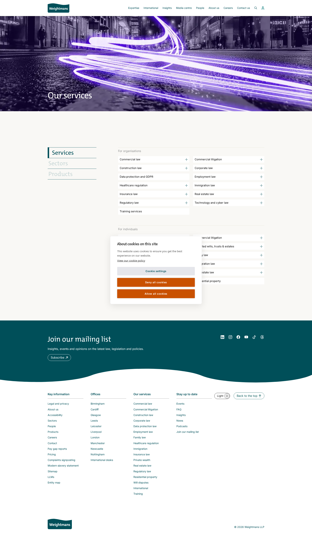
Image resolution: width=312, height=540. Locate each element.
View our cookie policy (131, 260)
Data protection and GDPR (136, 176)
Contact (52, 443)
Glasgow (96, 415)
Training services (131, 211)
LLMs (51, 476)
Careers (228, 7)
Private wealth (141, 459)
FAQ (178, 409)
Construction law (131, 168)
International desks (102, 459)
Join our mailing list (187, 431)
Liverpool (96, 431)
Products (60, 174)
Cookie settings (156, 271)
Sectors (58, 163)
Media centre (184, 7)
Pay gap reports (57, 448)
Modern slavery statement (63, 465)
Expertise (133, 7)
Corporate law (204, 168)
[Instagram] (230, 337)
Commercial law (130, 159)
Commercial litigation (208, 159)
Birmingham (98, 403)
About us (214, 7)
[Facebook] (238, 337)
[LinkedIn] (222, 337)
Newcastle (97, 448)
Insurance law (129, 194)
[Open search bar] (253, 8)
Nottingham (98, 454)
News (179, 420)
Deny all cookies (156, 282)
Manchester (98, 443)
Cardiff (95, 409)
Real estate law (204, 194)
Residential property (208, 281)
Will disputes (140, 482)
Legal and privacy (58, 403)
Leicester (96, 426)
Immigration (140, 448)
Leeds (94, 420)
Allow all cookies (156, 293)
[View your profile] (262, 8)
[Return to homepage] (58, 8)
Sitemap (52, 471)
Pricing (52, 454)
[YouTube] (246, 337)
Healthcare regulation (134, 185)
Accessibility (55, 415)
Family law (201, 255)
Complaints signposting (61, 459)
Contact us (243, 7)
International (151, 7)
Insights (167, 7)
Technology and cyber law (211, 202)
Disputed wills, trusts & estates (214, 246)
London (95, 437)
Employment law (205, 176)
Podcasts (181, 426)
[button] (59, 357)
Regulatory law (129, 202)
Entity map (54, 482)
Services (63, 153)
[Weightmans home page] (60, 524)
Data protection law (145, 426)
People (200, 7)
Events (180, 403)
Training (138, 493)
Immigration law (205, 185)
